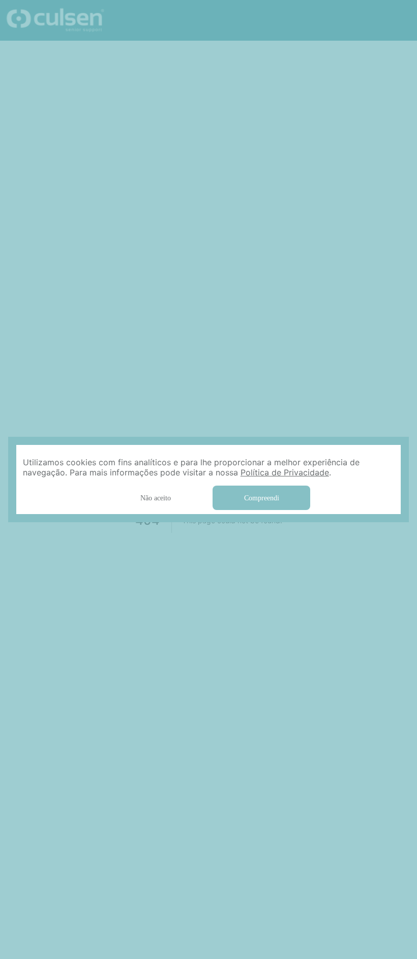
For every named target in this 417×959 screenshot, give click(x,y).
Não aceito (155, 497)
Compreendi (262, 497)
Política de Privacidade (173, 472)
